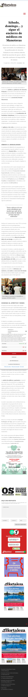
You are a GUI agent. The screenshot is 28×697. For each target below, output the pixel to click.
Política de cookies (7, 366)
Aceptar (14, 353)
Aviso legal (22, 366)
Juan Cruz (7, 63)
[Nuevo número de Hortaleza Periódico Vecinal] (14, 596)
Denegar (14, 357)
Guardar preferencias (14, 364)
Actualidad (19, 63)
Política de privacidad (15, 366)
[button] (26, 331)
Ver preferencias (14, 360)
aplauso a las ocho (8, 127)
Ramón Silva (12, 151)
